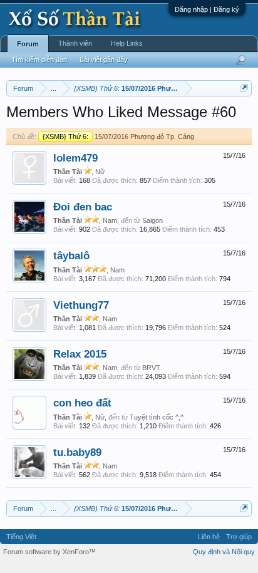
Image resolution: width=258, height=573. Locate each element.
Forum (28, 44)
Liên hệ (209, 536)
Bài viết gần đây (104, 59)
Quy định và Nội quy (224, 551)
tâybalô (71, 255)
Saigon (152, 220)
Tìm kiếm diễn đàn (39, 59)
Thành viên (75, 43)
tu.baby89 (77, 452)
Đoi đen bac (82, 206)
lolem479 (75, 158)
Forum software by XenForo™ (49, 551)
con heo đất (82, 402)
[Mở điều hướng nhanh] (244, 88)
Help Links (127, 43)
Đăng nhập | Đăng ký (207, 9)
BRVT (151, 367)
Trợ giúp (239, 536)
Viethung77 (81, 305)
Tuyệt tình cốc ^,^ (156, 417)
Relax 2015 (79, 354)
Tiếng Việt (21, 536)
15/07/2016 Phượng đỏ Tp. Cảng (118, 136)
